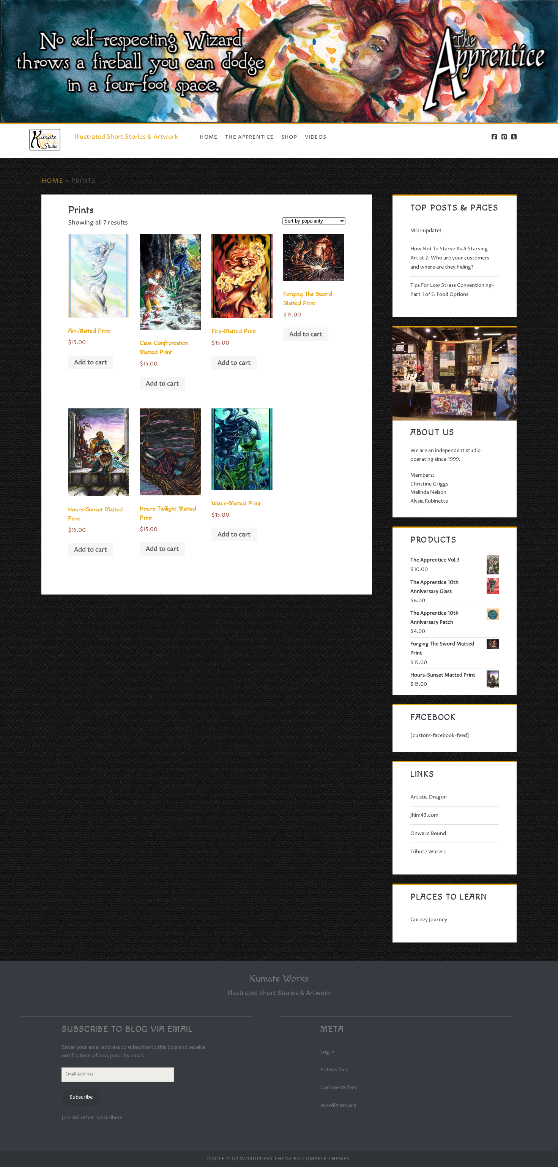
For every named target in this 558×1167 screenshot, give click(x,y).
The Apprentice (249, 137)
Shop (289, 137)
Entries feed (334, 1069)
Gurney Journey (428, 919)
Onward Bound (428, 833)
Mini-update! (425, 230)
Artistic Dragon (428, 797)
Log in (327, 1051)
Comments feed (339, 1087)
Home (209, 137)
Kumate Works (279, 979)
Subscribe (81, 1097)
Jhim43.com (424, 815)
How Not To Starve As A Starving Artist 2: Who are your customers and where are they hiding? (449, 257)
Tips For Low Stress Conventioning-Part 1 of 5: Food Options (452, 290)
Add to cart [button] (90, 362)
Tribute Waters (428, 851)
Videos (316, 137)
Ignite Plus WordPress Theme (249, 1159)
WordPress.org (338, 1105)
